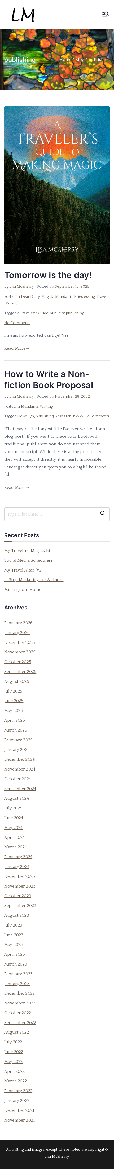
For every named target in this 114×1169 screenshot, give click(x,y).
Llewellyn (25, 416)
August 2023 (16, 915)
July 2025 (13, 691)
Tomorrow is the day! (48, 275)
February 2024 (18, 856)
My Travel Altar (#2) (23, 570)
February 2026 (18, 623)
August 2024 (16, 798)
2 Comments (98, 416)
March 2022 (15, 1081)
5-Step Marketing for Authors (33, 579)
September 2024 (20, 788)
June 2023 (13, 935)
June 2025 (13, 700)
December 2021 (19, 1110)
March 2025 (15, 730)
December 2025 (19, 642)
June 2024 (13, 818)
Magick (47, 297)
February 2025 (18, 740)
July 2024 (13, 808)
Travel (102, 297)
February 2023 (18, 974)
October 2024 (17, 779)
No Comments (17, 323)
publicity (57, 313)
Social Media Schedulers (28, 560)
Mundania (64, 297)
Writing (10, 303)
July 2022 (13, 1042)
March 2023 (15, 964)
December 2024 (19, 759)
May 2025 (13, 710)
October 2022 (17, 1013)
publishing (75, 313)
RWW (78, 416)
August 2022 (16, 1032)
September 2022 (20, 1022)
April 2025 (14, 720)
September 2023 (20, 905)
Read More (14, 348)
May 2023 (13, 944)
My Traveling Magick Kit (28, 550)
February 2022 (18, 1090)
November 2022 (19, 1003)
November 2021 (19, 1120)
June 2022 (13, 1052)
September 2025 (20, 671)
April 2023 (14, 954)
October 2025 (17, 661)
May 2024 (13, 827)
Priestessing (84, 297)
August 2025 (16, 681)
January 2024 (16, 866)
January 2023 (17, 983)
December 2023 (19, 876)
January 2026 (17, 632)
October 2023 (17, 895)
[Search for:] (57, 514)
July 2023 (13, 925)
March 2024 (15, 847)
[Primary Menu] (105, 14)
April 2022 (14, 1071)
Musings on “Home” (23, 589)
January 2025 (17, 749)
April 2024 (14, 837)
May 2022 (13, 1061)
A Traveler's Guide (32, 313)
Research (63, 416)
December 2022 (19, 993)
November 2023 (20, 886)
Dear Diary (30, 297)
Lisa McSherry (21, 287)
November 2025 (20, 652)
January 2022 (16, 1100)
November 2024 (19, 769)
